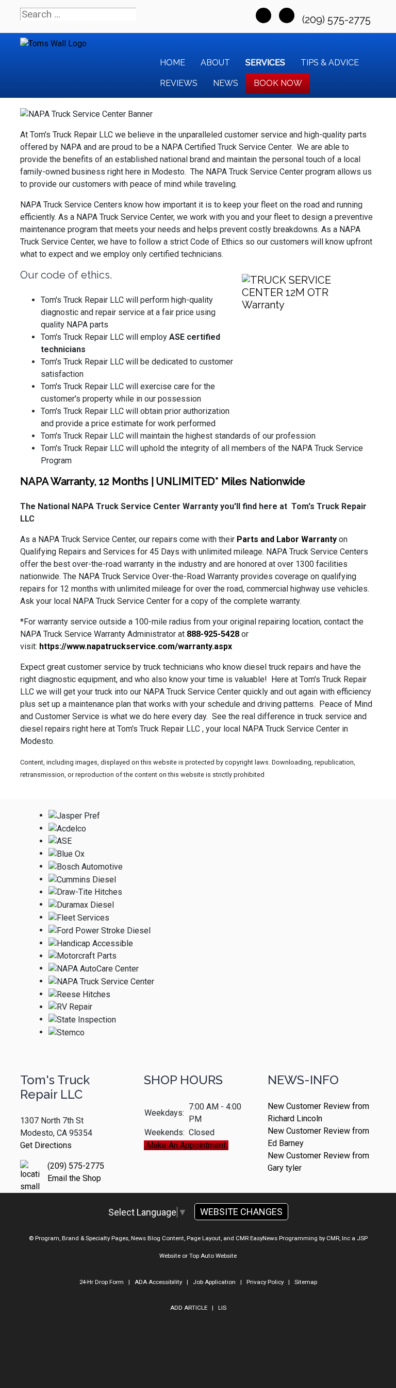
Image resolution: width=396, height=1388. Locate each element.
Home (172, 62)
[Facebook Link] (263, 15)
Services (265, 62)
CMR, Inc (338, 1238)
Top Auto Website (213, 1255)
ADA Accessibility (158, 1282)
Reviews (178, 83)
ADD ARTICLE (188, 1307)
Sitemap (305, 1282)
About (215, 62)
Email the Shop (74, 1178)
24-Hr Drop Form (101, 1282)
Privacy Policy (265, 1282)
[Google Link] (286, 15)
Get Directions (46, 1145)
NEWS (225, 83)
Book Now (278, 83)
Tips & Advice (330, 62)
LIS (222, 1307)
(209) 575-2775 (337, 19)
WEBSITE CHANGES (241, 1211)
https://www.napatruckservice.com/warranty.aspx (135, 646)
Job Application (214, 1282)
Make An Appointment (186, 1145)
